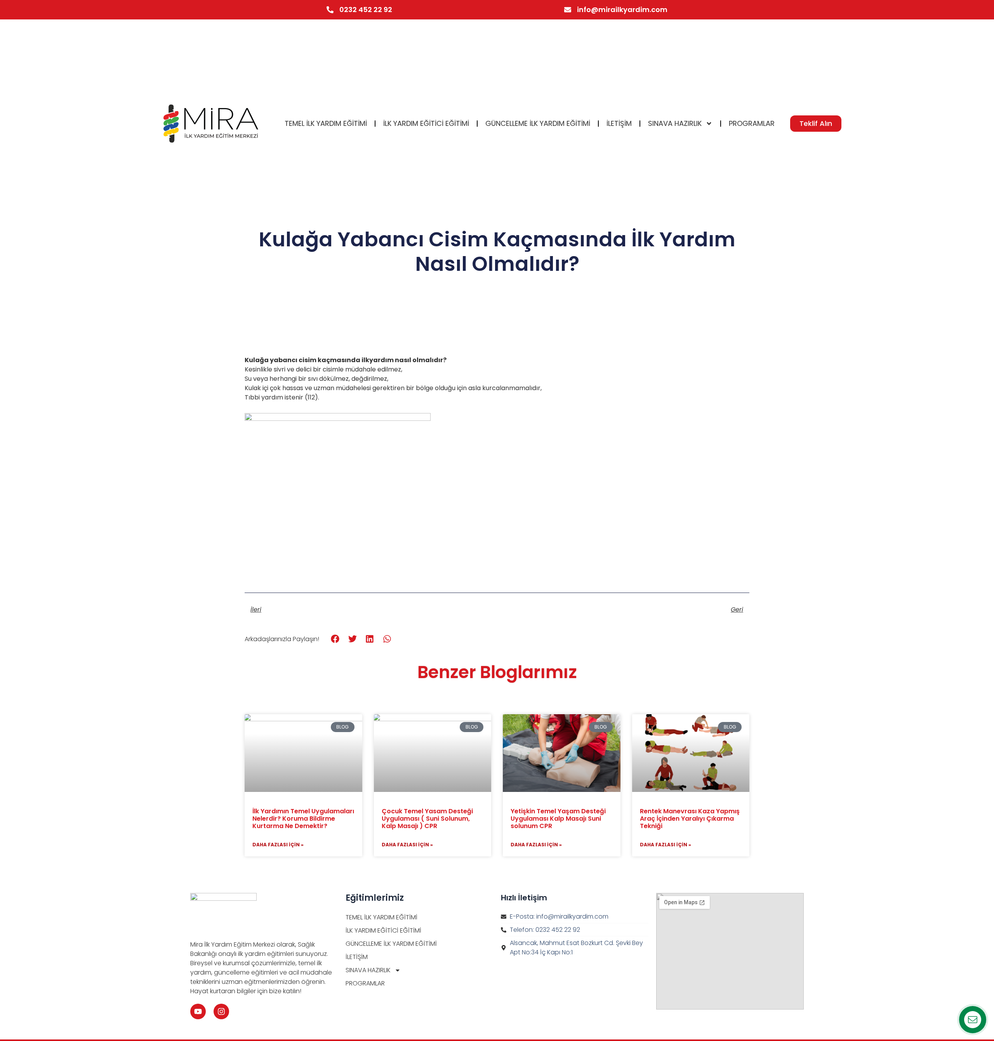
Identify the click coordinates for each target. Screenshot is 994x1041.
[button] (335, 638)
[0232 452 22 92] (330, 9)
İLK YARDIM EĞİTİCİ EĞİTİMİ (426, 123)
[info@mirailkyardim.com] (567, 9)
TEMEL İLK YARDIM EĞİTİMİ (326, 123)
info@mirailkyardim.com (622, 9)
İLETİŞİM (619, 123)
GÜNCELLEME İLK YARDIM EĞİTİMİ (537, 123)
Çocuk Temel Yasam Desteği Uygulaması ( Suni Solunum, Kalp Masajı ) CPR (427, 818)
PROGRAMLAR (752, 123)
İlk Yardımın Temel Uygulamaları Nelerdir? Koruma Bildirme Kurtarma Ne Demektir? (303, 818)
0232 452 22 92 (365, 9)
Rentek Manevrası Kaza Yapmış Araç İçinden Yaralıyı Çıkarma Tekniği (690, 818)
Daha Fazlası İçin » (278, 844)
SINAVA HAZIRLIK (675, 123)
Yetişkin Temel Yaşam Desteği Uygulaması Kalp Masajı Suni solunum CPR (558, 818)
